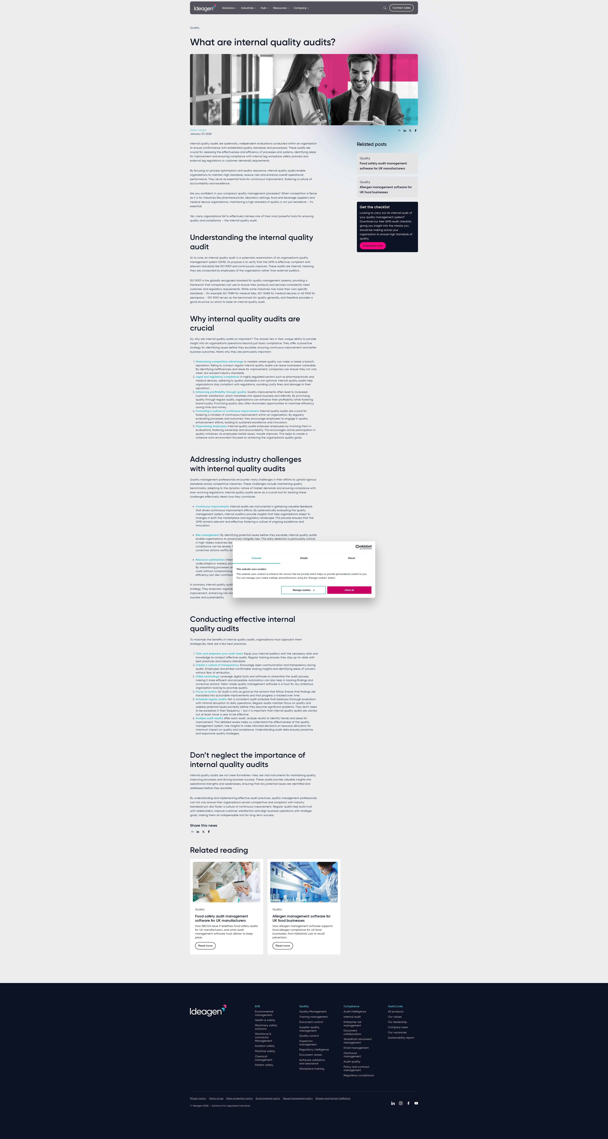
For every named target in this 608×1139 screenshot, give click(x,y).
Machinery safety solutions (266, 1027)
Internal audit (352, 1016)
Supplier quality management (309, 1029)
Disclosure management (352, 1054)
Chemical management (263, 1058)
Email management (356, 1048)
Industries (247, 8)
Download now (373, 245)
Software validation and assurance (312, 1061)
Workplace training (311, 1068)
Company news (398, 1027)
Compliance (351, 1006)
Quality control (309, 1035)
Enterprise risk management (352, 1023)
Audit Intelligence (355, 1011)
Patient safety (264, 1065)
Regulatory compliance (359, 1075)
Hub (263, 8)
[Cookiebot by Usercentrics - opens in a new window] (358, 547)
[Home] (205, 8)
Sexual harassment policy (298, 1098)
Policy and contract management (356, 1068)
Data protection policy (239, 1098)
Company (300, 8)
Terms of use (216, 1098)
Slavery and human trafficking (333, 1098)
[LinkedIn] (404, 130)
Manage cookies (302, 590)
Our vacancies (397, 1032)
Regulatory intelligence (314, 1049)
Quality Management (313, 1011)
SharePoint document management (358, 1040)
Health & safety (265, 1020)
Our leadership (397, 1022)
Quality (304, 1006)
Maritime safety (265, 1051)
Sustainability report (401, 1037)
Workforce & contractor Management (263, 1037)
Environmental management (264, 1013)
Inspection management (308, 1042)
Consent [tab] (256, 558)
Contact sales (402, 8)
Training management (313, 1016)
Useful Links (395, 1006)
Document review (310, 1054)
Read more (205, 945)
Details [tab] (304, 558)
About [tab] (351, 558)
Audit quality (352, 1061)
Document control (311, 1022)
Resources (279, 8)
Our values (395, 1016)
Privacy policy (198, 1098)
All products (396, 1011)
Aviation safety (265, 1046)
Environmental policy (268, 1098)
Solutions (228, 8)
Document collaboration (352, 1032)
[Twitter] (410, 130)
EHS (257, 1006)
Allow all (349, 590)
